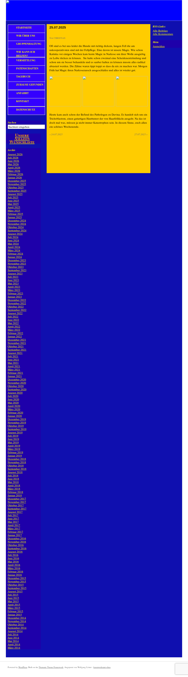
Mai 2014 (13, 641)
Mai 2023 (13, 283)
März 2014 (14, 647)
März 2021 (14, 369)
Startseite (24, 27)
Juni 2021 (13, 359)
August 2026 (15, 154)
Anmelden (159, 46)
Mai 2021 (13, 363)
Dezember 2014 (17, 618)
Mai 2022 (13, 323)
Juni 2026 (13, 161)
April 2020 (14, 406)
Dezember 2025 (17, 180)
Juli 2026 (13, 157)
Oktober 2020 (16, 386)
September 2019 (17, 429)
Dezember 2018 (17, 459)
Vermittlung (25, 60)
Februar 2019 (15, 452)
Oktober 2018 (16, 465)
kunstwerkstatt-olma (102, 667)
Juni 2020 (13, 399)
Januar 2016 (15, 575)
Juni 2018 (13, 479)
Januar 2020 (15, 416)
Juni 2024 (13, 240)
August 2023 (15, 273)
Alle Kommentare (163, 34)
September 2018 (17, 469)
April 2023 (14, 286)
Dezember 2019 (17, 419)
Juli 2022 (13, 316)
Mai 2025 (13, 204)
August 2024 (15, 233)
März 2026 (14, 171)
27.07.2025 (141, 134)
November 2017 (17, 502)
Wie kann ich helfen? (25, 53)
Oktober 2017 (16, 505)
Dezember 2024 (17, 220)
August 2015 (15, 591)
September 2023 (17, 270)
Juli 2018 (13, 475)
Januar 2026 (15, 177)
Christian (60, 38)
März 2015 (14, 608)
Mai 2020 (13, 402)
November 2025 (17, 184)
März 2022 (14, 330)
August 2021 (15, 353)
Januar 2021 (15, 376)
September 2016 (17, 548)
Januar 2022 (15, 336)
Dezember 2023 (17, 260)
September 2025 (17, 190)
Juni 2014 (13, 637)
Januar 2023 (15, 296)
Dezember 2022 (17, 300)
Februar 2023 (15, 293)
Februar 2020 (15, 412)
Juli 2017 (13, 515)
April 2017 (14, 525)
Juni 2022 (13, 320)
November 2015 (17, 581)
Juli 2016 (13, 555)
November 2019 (17, 422)
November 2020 (17, 382)
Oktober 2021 (16, 346)
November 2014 (17, 621)
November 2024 (17, 224)
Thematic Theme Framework (51, 667)
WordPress (22, 667)
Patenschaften (27, 68)
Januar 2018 (15, 495)
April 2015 (14, 604)
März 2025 (14, 210)
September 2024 (17, 230)
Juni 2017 (13, 518)
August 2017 (15, 512)
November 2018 (17, 462)
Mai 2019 (13, 442)
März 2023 (14, 290)
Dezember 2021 (17, 339)
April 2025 (14, 207)
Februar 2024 (15, 253)
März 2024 (14, 250)
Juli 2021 (13, 356)
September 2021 (17, 349)
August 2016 (15, 551)
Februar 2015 (15, 611)
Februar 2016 (15, 571)
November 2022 (17, 303)
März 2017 (14, 528)
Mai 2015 (13, 601)
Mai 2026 (13, 164)
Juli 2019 (13, 435)
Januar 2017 (15, 535)
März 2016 (14, 568)
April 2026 (14, 167)
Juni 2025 (13, 200)
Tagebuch (23, 76)
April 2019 (14, 445)
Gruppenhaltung (28, 44)
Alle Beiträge (160, 30)
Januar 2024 (15, 257)
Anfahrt (22, 93)
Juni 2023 (13, 280)
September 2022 (17, 310)
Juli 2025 (13, 197)
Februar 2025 (15, 214)
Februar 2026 (15, 174)
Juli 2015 (13, 594)
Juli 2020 (13, 396)
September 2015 (17, 588)
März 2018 (14, 488)
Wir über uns (25, 36)
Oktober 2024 (16, 227)
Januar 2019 (15, 455)
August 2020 (15, 392)
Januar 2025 (15, 217)
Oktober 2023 (16, 267)
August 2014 (15, 631)
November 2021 (17, 343)
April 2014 (14, 644)
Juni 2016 (13, 558)
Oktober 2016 (16, 545)
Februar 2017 (15, 532)
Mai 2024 (13, 243)
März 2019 (14, 449)
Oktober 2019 (16, 426)
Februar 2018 (15, 492)
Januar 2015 (15, 614)
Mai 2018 (13, 482)
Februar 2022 (15, 333)
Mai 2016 (13, 561)
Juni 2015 (13, 598)
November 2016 (17, 541)
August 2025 (15, 194)
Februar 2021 (15, 373)
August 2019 (15, 432)
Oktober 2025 (16, 187)
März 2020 (14, 409)
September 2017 (17, 508)
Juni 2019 (13, 439)
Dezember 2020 (17, 379)
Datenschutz (25, 109)
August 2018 (15, 472)
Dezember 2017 (17, 498)
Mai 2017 (13, 522)
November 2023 (17, 263)
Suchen (12, 122)
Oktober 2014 (16, 624)
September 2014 (17, 628)
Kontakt (22, 101)
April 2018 (14, 485)
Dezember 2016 (17, 538)
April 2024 (14, 247)
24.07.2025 (56, 134)
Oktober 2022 (16, 306)
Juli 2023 (13, 277)
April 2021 (14, 366)
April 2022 (14, 326)
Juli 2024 (13, 237)
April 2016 (14, 565)
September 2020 (17, 389)
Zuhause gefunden (29, 84)
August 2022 (15, 313)
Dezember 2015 (17, 578)
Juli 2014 (13, 634)
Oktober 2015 (16, 584)
